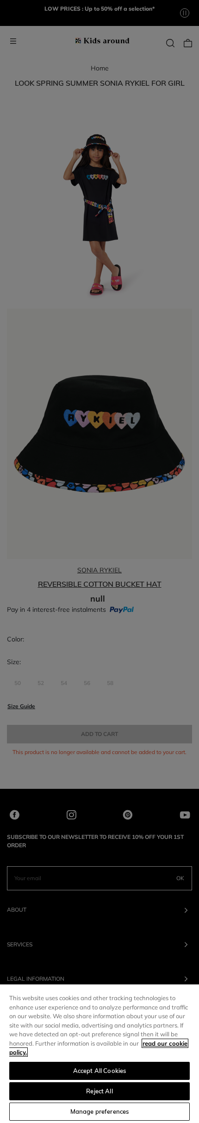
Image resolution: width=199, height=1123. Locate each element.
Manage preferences (99, 1111)
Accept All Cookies (99, 1070)
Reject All (99, 1091)
